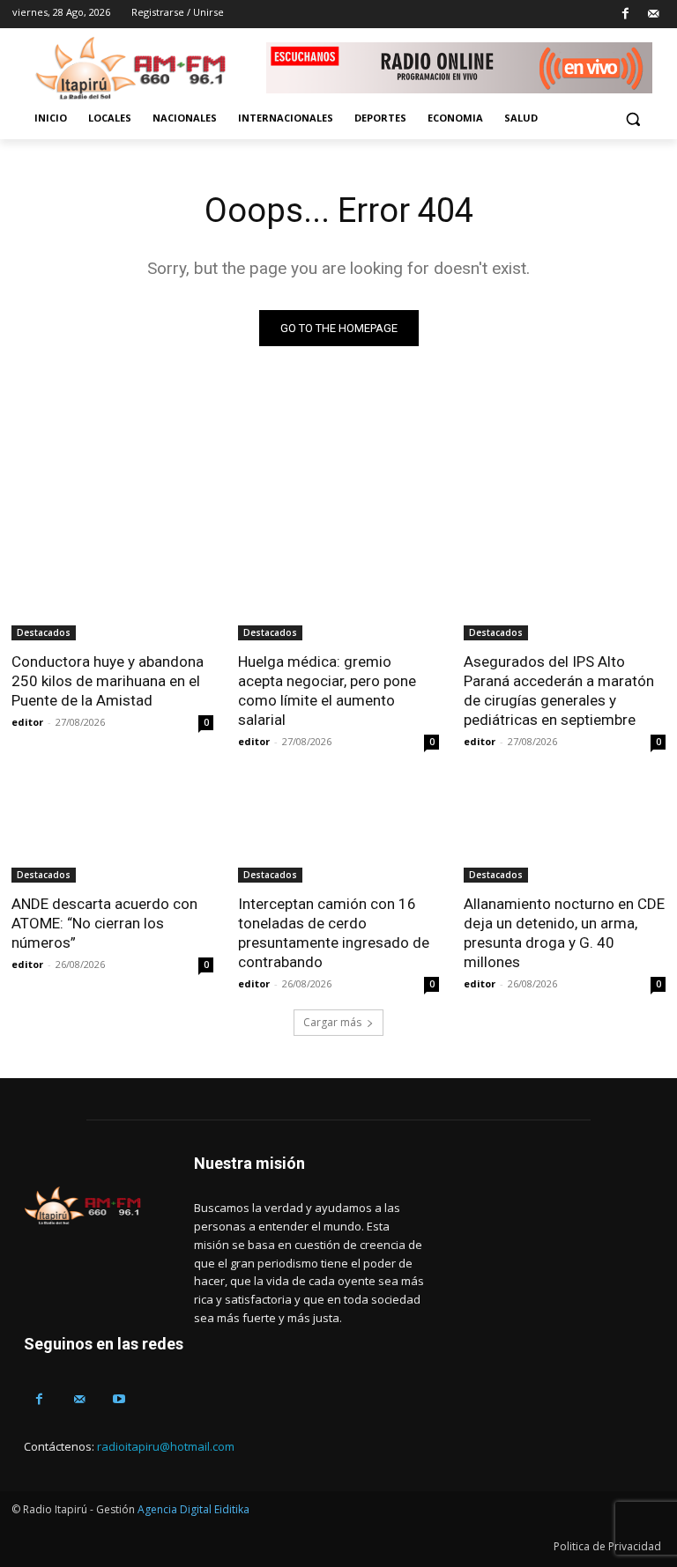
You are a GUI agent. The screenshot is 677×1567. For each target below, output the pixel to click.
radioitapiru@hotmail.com (165, 1446)
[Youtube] (118, 1399)
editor (27, 721)
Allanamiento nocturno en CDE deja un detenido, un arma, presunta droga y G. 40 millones (564, 933)
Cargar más (332, 1022)
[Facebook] (625, 14)
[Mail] (653, 14)
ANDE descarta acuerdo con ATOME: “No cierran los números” (104, 923)
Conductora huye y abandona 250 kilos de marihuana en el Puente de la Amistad (107, 681)
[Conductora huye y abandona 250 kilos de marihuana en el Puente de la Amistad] (112, 590)
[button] (632, 118)
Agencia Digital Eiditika (193, 1509)
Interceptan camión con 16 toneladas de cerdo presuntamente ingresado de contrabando (333, 933)
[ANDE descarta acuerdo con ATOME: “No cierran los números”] (112, 831)
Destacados (44, 632)
